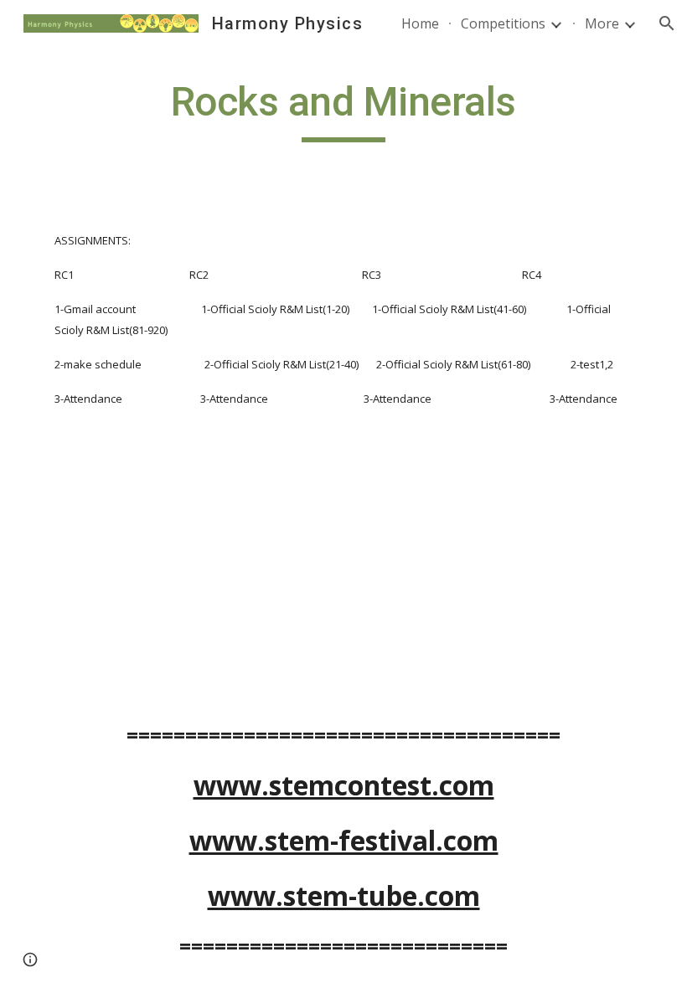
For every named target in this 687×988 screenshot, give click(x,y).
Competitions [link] (503, 23)
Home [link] (420, 23)
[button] (667, 23)
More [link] (602, 23)
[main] (344, 109)
